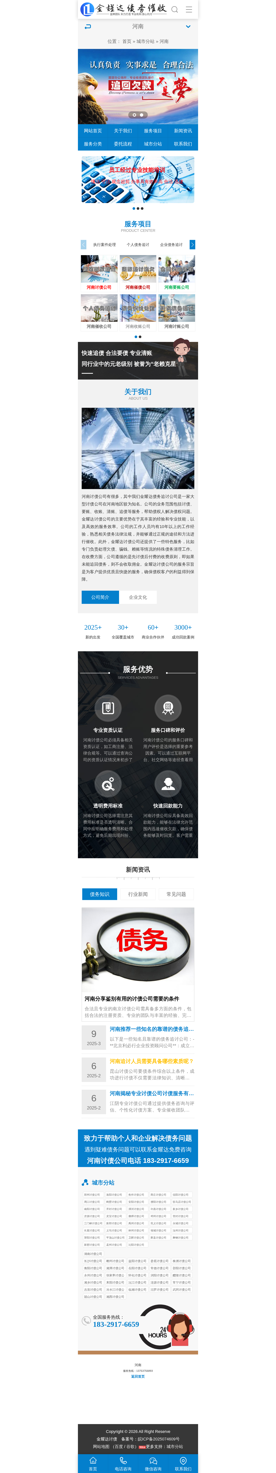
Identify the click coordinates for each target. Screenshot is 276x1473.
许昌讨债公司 (158, 1209)
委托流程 (123, 143)
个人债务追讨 (138, 245)
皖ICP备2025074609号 (159, 1439)
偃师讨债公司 (136, 1216)
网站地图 (101, 1446)
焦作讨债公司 (136, 1194)
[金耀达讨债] (124, 8)
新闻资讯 (183, 130)
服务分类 (93, 143)
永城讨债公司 (181, 1223)
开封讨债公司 (114, 1209)
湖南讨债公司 (93, 1253)
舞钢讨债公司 (181, 1237)
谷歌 (130, 1446)
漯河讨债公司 (136, 1209)
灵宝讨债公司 (114, 1216)
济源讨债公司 (92, 1216)
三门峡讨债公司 (93, 1223)
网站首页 (93, 130)
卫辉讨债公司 (136, 1237)
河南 (164, 41)
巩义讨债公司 (158, 1223)
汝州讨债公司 (181, 1230)
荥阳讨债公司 (92, 1237)
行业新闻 (138, 894)
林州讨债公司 (136, 1230)
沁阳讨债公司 (136, 1244)
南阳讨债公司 (92, 1209)
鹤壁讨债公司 (114, 1201)
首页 (126, 41)
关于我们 (123, 130)
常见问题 (176, 894)
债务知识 (99, 894)
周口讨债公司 (92, 1201)
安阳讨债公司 (136, 1201)
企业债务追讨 (171, 245)
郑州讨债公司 (92, 1194)
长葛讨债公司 (92, 1230)
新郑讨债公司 (114, 1223)
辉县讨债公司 (158, 1237)
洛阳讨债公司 (114, 1194)
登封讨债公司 (181, 1216)
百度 (119, 1446)
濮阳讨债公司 (158, 1201)
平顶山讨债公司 (115, 1237)
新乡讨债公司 (181, 1209)
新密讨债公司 (92, 1244)
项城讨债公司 (158, 1230)
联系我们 (183, 143)
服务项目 (153, 130)
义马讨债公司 (114, 1230)
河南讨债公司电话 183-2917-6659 (138, 1160)
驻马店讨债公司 (182, 1201)
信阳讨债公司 (181, 1194)
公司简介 (100, 597)
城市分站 (145, 41)
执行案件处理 (104, 245)
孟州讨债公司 (114, 1244)
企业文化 (138, 597)
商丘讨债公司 (158, 1194)
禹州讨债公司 (136, 1223)
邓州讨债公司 (158, 1216)
